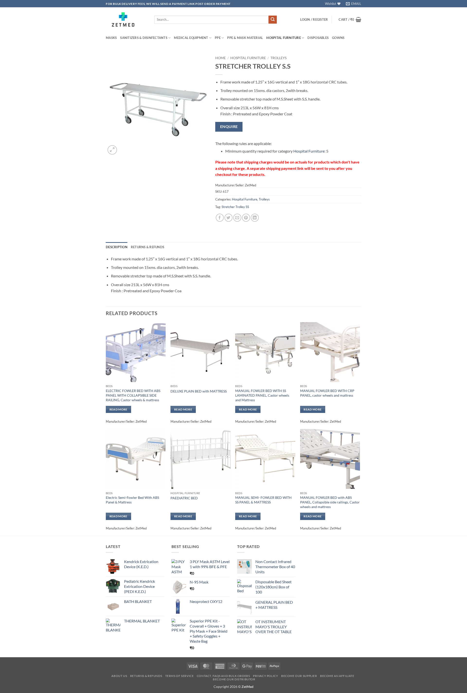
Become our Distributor (234, 679)
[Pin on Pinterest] (246, 218)
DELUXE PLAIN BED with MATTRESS (199, 391)
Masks (111, 38)
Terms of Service (179, 676)
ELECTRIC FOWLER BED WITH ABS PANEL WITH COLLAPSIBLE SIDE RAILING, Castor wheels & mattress (133, 395)
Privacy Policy (265, 676)
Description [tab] (116, 247)
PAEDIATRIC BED (184, 498)
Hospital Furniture (283, 38)
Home (220, 58)
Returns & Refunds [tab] (147, 247)
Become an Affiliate (337, 676)
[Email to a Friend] (237, 218)
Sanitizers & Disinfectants (143, 38)
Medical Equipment (191, 38)
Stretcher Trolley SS (235, 207)
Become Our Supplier (299, 676)
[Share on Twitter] (229, 218)
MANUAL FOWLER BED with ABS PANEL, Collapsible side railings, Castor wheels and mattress (330, 502)
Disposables (318, 38)
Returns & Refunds (146, 676)
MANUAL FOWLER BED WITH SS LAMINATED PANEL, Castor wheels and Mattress (262, 395)
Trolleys (278, 58)
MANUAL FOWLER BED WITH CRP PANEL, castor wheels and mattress (327, 393)
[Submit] (273, 20)
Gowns (338, 38)
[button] (314, 19)
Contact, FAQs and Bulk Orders (223, 676)
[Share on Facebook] (220, 218)
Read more (118, 409)
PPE (218, 38)
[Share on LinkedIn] (255, 218)
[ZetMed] (126, 19)
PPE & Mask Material (245, 38)
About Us (119, 676)
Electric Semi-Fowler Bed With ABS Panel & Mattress (132, 499)
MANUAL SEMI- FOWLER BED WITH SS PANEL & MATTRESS (263, 499)
